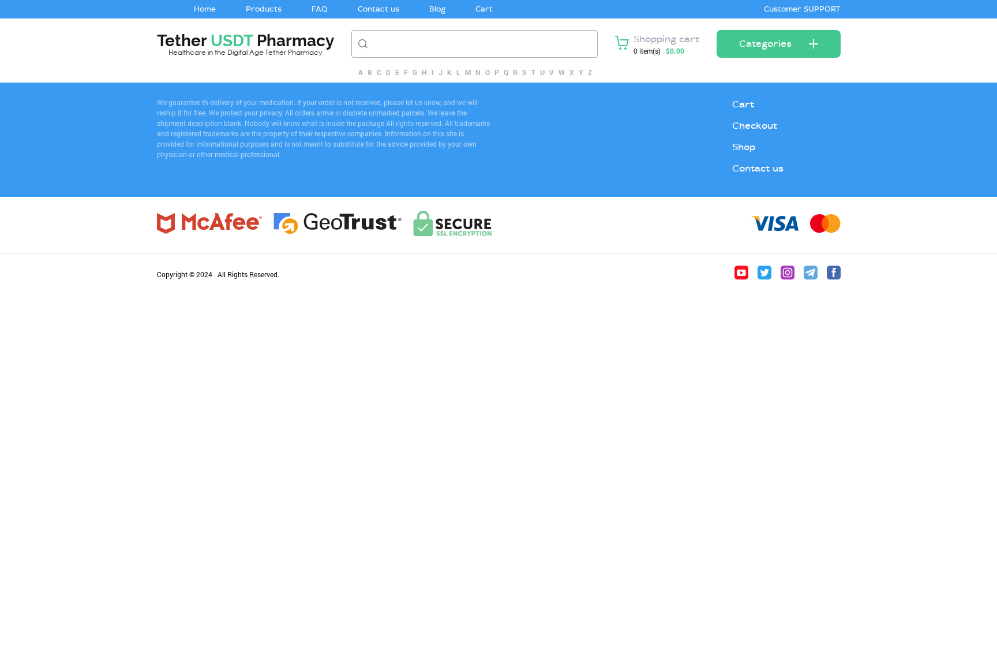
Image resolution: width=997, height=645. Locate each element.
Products (264, 9)
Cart (484, 9)
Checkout (754, 126)
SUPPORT (822, 9)
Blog (437, 9)
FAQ (320, 9)
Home (205, 9)
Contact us (378, 9)
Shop (743, 147)
